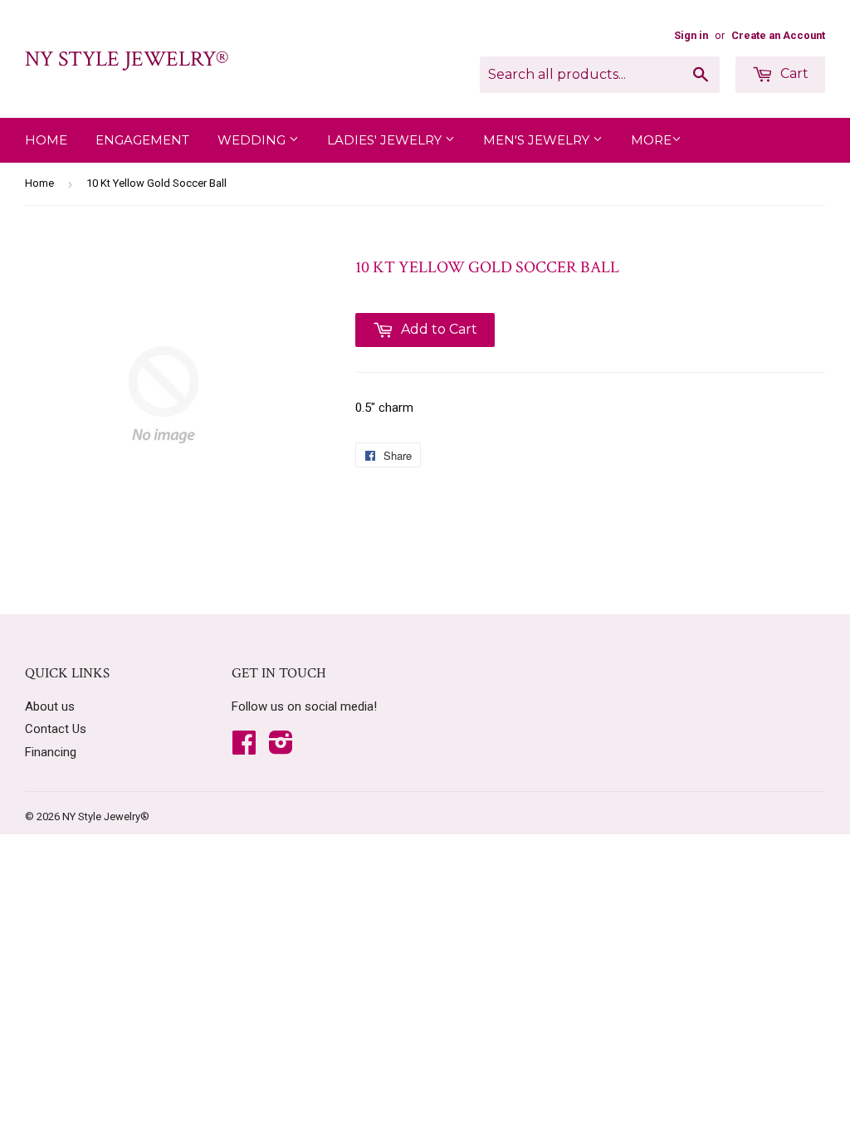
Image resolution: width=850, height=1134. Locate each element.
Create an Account (778, 35)
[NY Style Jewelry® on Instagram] (281, 748)
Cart (792, 73)
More (651, 140)
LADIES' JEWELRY (386, 140)
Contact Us (55, 728)
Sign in (691, 35)
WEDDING (253, 140)
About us (50, 706)
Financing (50, 752)
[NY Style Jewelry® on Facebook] (244, 748)
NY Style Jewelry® (126, 59)
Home (46, 140)
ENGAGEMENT (142, 140)
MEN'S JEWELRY (538, 140)
